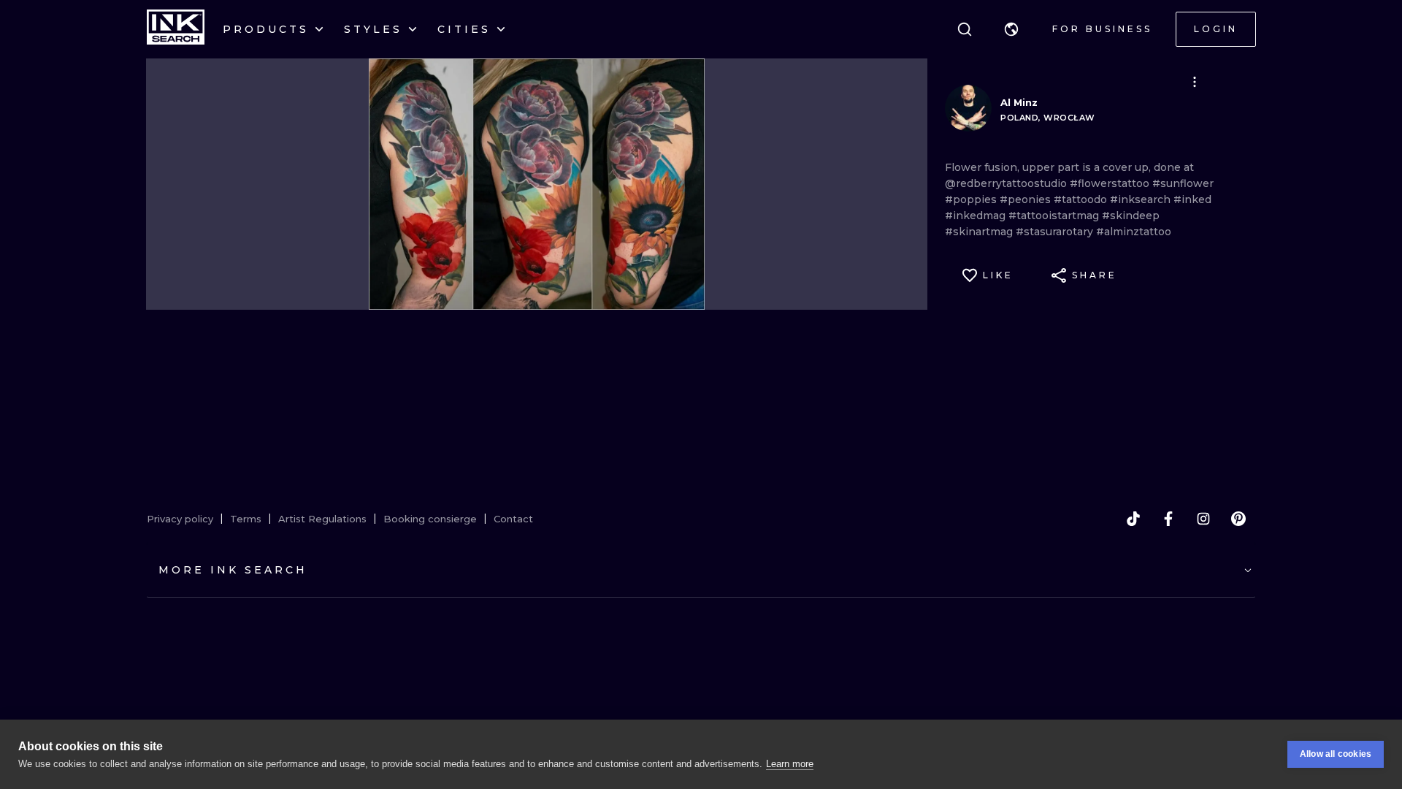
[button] (1011, 29)
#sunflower (1183, 183)
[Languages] (1011, 29)
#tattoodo (1082, 199)
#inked (1192, 199)
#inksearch (1141, 199)
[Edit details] (1194, 81)
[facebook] (1168, 518)
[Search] (964, 29)
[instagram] (1203, 518)
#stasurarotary (1056, 231)
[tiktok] (1133, 518)
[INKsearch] (175, 29)
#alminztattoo (1133, 231)
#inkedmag (976, 215)
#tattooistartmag (1055, 215)
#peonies (1027, 199)
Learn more (789, 763)
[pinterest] (1238, 518)
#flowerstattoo (1111, 183)
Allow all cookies (1335, 754)
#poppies (972, 199)
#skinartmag (980, 231)
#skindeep (1131, 215)
